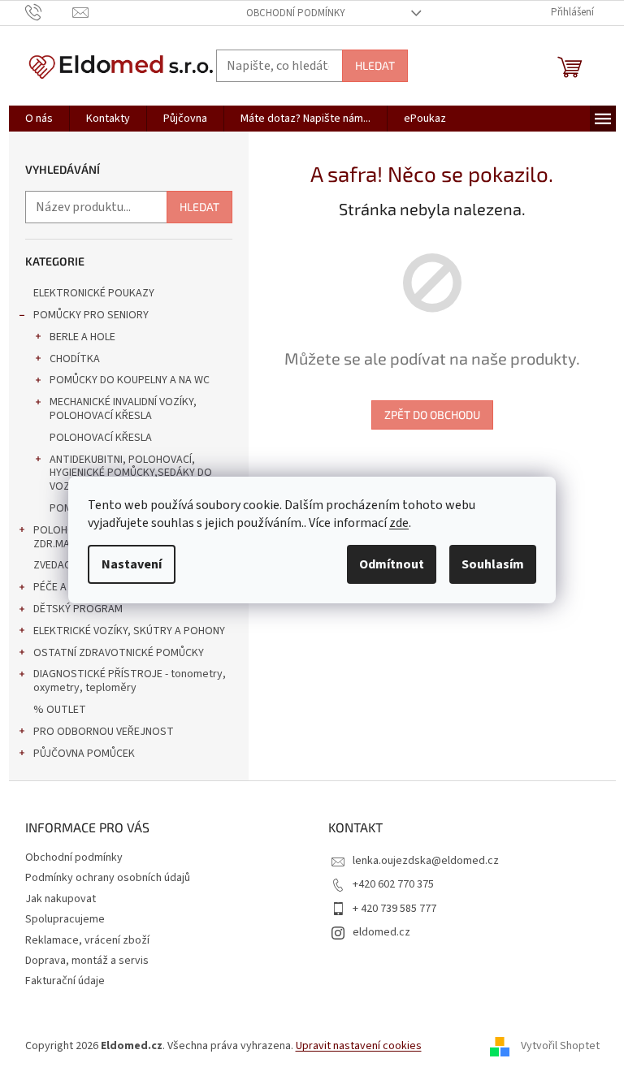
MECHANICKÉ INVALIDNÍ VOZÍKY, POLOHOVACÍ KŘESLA (123, 409)
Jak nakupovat (60, 899)
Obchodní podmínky (295, 13)
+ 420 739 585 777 (394, 909)
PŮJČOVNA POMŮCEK (84, 753)
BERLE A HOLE (82, 337)
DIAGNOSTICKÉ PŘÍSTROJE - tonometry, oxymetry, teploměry (129, 681)
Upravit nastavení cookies (359, 1046)
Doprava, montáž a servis (87, 961)
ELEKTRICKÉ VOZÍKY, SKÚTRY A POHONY (129, 631)
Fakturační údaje (65, 981)
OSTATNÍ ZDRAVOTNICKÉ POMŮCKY (118, 653)
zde (399, 523)
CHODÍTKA (75, 359)
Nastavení (132, 564)
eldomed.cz (381, 932)
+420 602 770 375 (393, 884)
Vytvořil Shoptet (560, 1047)
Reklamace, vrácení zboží (87, 940)
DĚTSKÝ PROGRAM (78, 609)
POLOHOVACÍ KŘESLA (101, 438)
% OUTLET (59, 710)
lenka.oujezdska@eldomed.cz (426, 861)
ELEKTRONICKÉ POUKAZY (93, 293)
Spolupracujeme (65, 919)
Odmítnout (391, 564)
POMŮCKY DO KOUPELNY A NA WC (130, 380)
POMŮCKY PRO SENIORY (91, 315)
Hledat (375, 65)
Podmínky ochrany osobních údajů (107, 878)
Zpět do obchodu (432, 414)
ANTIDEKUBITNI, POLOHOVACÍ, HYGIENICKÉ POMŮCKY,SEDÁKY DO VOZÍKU (131, 473)
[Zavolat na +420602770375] (49, 12)
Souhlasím (493, 564)
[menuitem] (39, 119)
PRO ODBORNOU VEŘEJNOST (103, 732)
